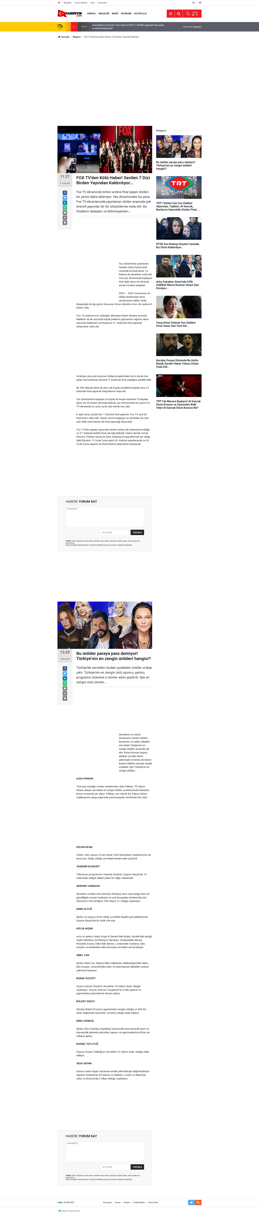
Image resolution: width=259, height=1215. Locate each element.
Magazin (104, 13)
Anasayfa (107, 1202)
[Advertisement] (129, 61)
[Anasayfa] (58, 3)
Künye (117, 1202)
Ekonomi (126, 13)
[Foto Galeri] (200, 2)
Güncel (91, 13)
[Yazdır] (65, 218)
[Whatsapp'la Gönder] (65, 208)
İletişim (127, 1202)
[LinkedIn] (65, 203)
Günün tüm (192, 26)
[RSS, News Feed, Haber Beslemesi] (198, 1202)
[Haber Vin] (69, 13)
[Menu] (170, 13)
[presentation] (67, 26)
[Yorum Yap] (65, 222)
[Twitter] (65, 198)
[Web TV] (193, 2)
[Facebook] (65, 193)
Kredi (115, 13)
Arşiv (93, 3)
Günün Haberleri (81, 3)
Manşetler (67, 3)
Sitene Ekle (102, 3)
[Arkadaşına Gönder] (65, 213)
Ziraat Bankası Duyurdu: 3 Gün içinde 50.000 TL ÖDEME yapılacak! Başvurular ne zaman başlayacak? (128, 27)
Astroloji (140, 13)
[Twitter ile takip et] (191, 1202)
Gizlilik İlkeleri (139, 1202)
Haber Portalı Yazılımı (71, 1211)
